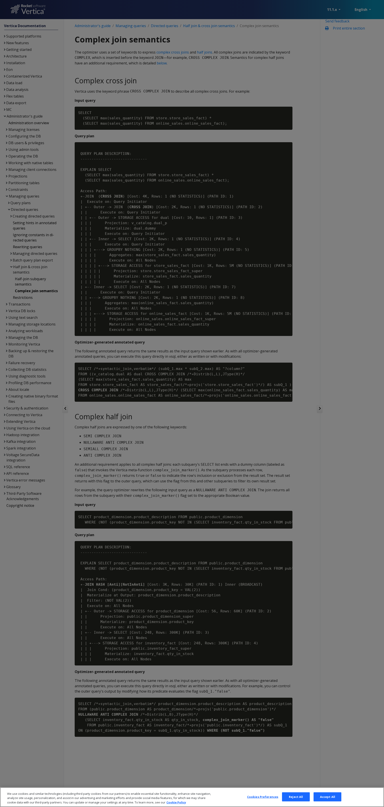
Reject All (296, 797)
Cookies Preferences (262, 797)
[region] (192, 797)
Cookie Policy (176, 802)
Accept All (327, 797)
